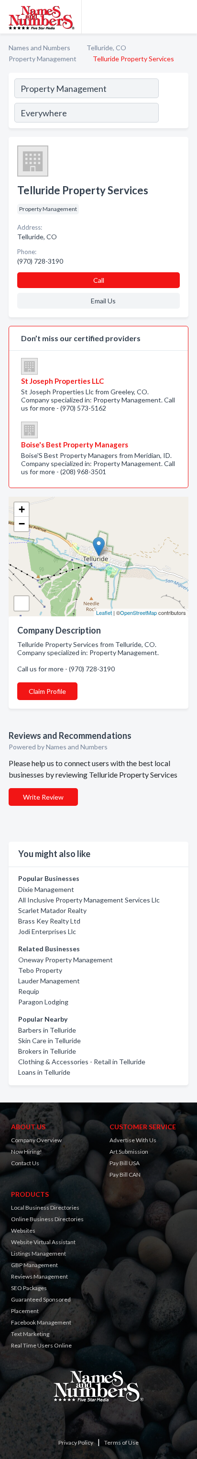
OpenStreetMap (138, 612)
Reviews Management (39, 1276)
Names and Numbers (39, 48)
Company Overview (36, 1140)
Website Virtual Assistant (43, 1242)
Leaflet (104, 612)
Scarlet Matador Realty (52, 910)
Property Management (43, 59)
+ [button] (22, 509)
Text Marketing (30, 1333)
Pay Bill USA (124, 1163)
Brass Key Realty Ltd (49, 921)
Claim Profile (47, 691)
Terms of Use (121, 1442)
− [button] (22, 524)
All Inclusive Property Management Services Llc (89, 900)
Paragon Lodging (43, 1002)
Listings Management (38, 1253)
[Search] (173, 101)
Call (98, 280)
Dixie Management (46, 889)
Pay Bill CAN (125, 1174)
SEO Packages (29, 1288)
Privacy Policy (75, 1442)
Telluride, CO (106, 48)
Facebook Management (41, 1322)
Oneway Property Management (65, 960)
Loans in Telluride (44, 1072)
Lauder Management (49, 981)
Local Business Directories (45, 1207)
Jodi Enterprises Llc (47, 931)
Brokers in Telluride (47, 1051)
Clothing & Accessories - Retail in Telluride (81, 1062)
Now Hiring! (26, 1151)
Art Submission (128, 1151)
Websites (23, 1230)
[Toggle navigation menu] (184, 16)
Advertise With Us (132, 1140)
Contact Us (25, 1163)
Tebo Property (40, 970)
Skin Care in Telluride (49, 1040)
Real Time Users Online (41, 1345)
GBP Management (34, 1265)
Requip (28, 991)
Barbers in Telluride (47, 1030)
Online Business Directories (47, 1219)
